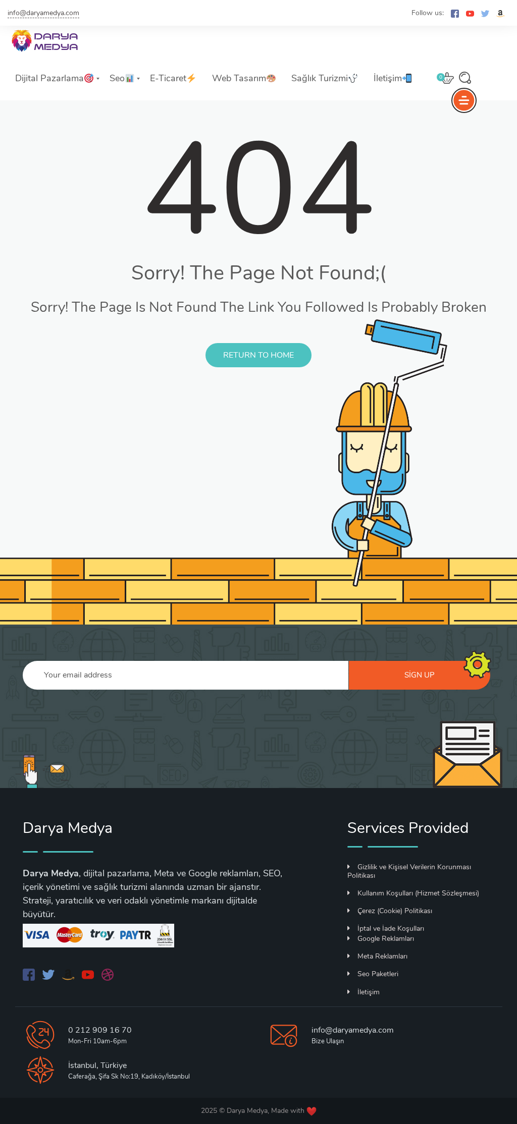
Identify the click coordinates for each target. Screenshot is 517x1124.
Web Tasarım (239, 78)
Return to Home (258, 355)
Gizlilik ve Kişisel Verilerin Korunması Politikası (409, 871)
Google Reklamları (385, 938)
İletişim (388, 78)
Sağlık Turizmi (319, 78)
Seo (117, 78)
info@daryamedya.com (43, 13)
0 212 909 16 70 (100, 1030)
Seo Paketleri (377, 974)
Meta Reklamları (382, 956)
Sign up (419, 675)
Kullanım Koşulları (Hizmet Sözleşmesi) (418, 893)
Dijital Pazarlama (49, 78)
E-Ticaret (168, 78)
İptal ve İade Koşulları (390, 928)
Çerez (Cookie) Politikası (394, 911)
